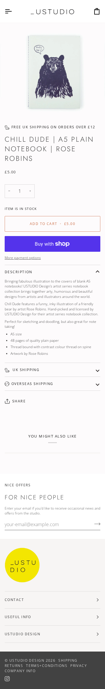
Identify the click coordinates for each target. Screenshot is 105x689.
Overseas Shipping (32, 383)
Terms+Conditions (46, 665)
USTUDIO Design (26, 660)
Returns (14, 665)
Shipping (68, 660)
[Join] (95, 523)
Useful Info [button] (18, 616)
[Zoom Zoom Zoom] (52, 71)
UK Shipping (25, 369)
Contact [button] (14, 599)
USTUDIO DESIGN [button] (22, 634)
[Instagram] (7, 678)
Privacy (78, 665)
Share (19, 401)
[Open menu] (13, 11)
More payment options (23, 257)
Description (18, 271)
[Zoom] (19, 105)
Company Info (20, 670)
